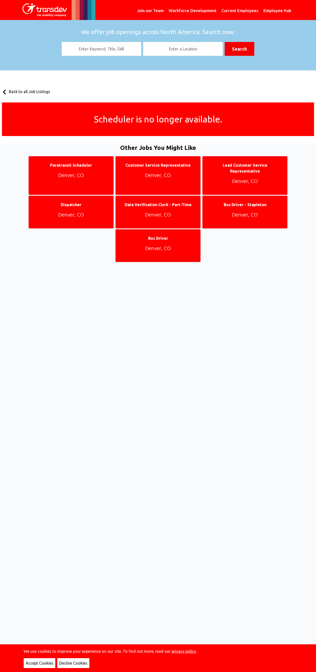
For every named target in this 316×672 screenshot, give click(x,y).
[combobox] (101, 49)
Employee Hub (277, 10)
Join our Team (150, 10)
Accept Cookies (39, 663)
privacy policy (184, 651)
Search (239, 48)
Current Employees (239, 10)
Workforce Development (193, 10)
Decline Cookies (73, 663)
